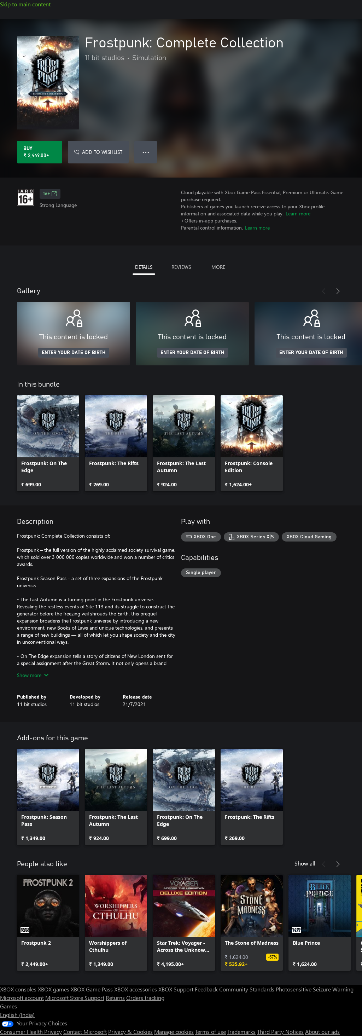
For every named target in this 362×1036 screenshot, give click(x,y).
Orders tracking (145, 997)
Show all (304, 863)
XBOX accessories (135, 989)
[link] (48, 443)
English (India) (17, 1014)
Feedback (206, 989)
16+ (46, 193)
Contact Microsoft (85, 1031)
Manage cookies (174, 1031)
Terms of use (210, 1031)
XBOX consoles (18, 989)
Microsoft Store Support (74, 997)
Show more (29, 675)
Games (8, 1006)
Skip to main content (25, 4)
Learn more (298, 213)
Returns (115, 997)
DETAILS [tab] (143, 267)
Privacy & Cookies (130, 1031)
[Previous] (324, 291)
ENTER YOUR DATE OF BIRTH (74, 352)
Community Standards (246, 989)
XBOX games (53, 989)
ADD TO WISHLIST (102, 152)
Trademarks (241, 1031)
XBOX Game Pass (92, 989)
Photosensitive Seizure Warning (315, 989)
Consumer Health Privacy (31, 1031)
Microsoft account (22, 997)
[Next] (338, 291)
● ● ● (145, 152)
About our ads (322, 1031)
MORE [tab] (218, 267)
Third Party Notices (280, 1031)
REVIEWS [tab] (181, 267)
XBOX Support (175, 989)
